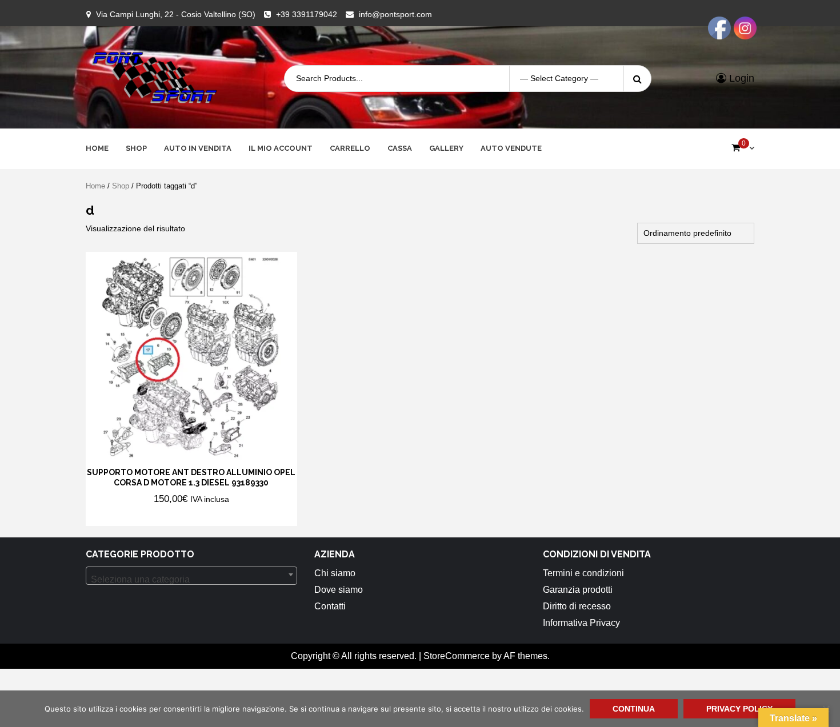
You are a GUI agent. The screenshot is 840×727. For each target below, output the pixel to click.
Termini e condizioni (583, 573)
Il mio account (281, 148)
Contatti (330, 606)
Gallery (446, 148)
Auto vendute (511, 148)
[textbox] (191, 579)
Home (97, 148)
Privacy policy (739, 708)
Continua (634, 708)
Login (740, 78)
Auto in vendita (197, 148)
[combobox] (191, 576)
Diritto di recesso (577, 606)
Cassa (399, 148)
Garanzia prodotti (578, 590)
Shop (136, 148)
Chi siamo (334, 573)
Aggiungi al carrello (159, 516)
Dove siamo (338, 590)
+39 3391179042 (306, 14)
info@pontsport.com (395, 14)
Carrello (350, 148)
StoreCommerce (456, 656)
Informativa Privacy (581, 623)
